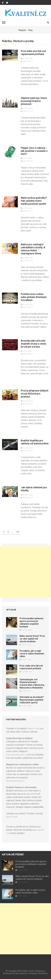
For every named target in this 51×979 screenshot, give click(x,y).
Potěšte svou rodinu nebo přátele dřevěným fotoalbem (34, 297)
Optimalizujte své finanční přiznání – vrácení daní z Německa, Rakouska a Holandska (32, 683)
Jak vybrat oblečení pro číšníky (34, 489)
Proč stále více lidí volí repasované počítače (33, 52)
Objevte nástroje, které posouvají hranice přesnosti (34, 101)
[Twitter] (7, 3)
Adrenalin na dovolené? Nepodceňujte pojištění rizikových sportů (32, 700)
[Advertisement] (25, 571)
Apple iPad (11, 817)
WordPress (43, 973)
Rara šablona (21, 973)
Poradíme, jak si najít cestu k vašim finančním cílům (32, 654)
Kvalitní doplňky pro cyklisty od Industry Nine (35, 442)
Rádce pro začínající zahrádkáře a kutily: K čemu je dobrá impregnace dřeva (33, 249)
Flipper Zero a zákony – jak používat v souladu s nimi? (34, 150)
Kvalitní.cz (27, 61)
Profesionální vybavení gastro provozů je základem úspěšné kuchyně (31, 622)
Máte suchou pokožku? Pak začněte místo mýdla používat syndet (34, 200)
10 (18, 532)
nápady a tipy (33, 728)
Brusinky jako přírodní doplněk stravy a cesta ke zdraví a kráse (33, 343)
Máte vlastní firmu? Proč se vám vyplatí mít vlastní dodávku (32, 639)
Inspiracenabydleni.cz (16, 754)
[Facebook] (2, 3)
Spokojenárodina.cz (15, 781)
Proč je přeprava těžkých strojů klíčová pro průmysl (34, 393)
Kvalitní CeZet (28, 971)
